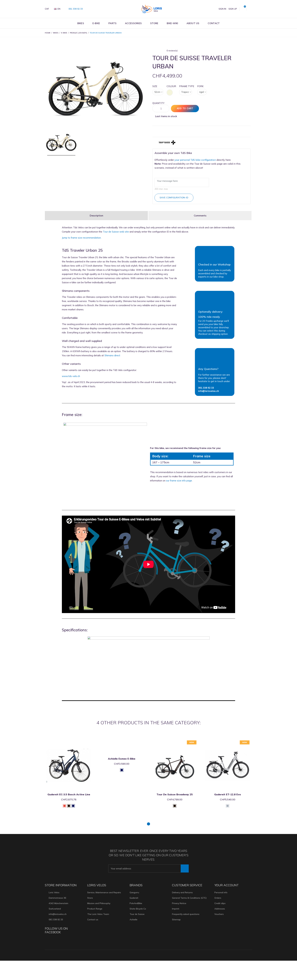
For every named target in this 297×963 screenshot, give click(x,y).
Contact (214, 23)
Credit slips (220, 903)
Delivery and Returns (182, 892)
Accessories (133, 23)
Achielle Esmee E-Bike (68, 758)
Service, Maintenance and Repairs (104, 892)
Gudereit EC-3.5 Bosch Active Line (227, 794)
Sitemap (176, 919)
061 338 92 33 (75, 8)
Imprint (175, 908)
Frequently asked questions (185, 914)
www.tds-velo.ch (71, 376)
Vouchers (219, 914)
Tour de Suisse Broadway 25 (122, 794)
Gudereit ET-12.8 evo (174, 794)
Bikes (80, 23)
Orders (217, 897)
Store (154, 23)
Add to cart (185, 108)
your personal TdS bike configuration (195, 159)
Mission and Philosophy (98, 903)
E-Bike (96, 23)
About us (193, 23)
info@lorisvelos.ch (58, 914)
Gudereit (134, 897)
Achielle (133, 919)
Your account (226, 885)
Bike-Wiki (172, 23)
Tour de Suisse (137, 914)
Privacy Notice (179, 903)
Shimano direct (112, 355)
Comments (200, 215)
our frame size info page (179, 480)
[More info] (72, 740)
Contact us (92, 919)
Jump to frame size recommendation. (81, 237)
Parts (112, 23)
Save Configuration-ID (174, 197)
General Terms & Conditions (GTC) (189, 897)
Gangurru (134, 892)
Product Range (94, 908)
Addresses (219, 908)
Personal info (220, 892)
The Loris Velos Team (98, 914)
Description (96, 215)
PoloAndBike (136, 903)
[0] (243, 9)
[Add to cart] (64, 740)
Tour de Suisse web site (116, 231)
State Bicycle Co (138, 908)
